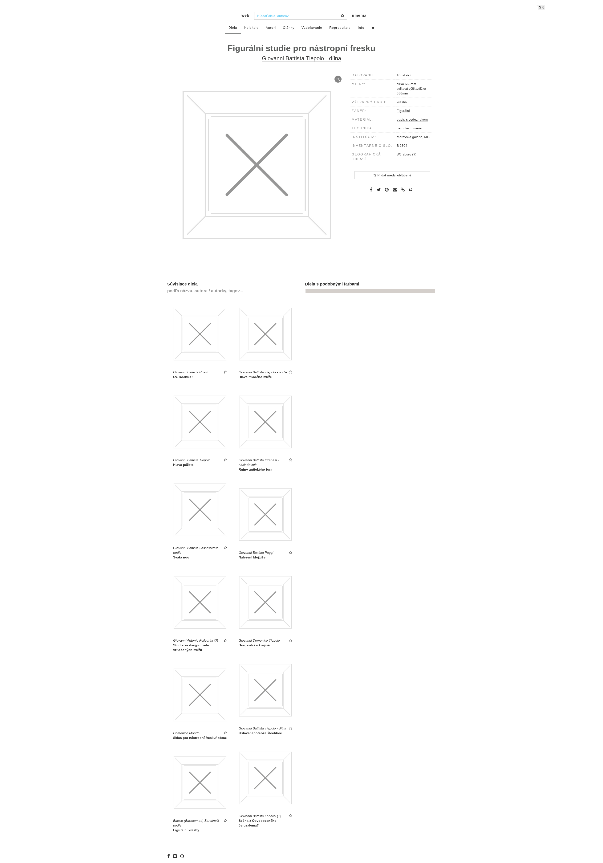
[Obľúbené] (373, 28)
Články (288, 27)
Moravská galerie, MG (413, 137)
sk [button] (541, 7)
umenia (359, 15)
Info (361, 27)
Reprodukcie (340, 27)
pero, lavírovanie (409, 128)
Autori (271, 27)
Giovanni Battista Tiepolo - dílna (301, 58)
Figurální (403, 111)
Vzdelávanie (312, 27)
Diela (232, 27)
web (245, 15)
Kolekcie (251, 27)
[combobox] (300, 16)
